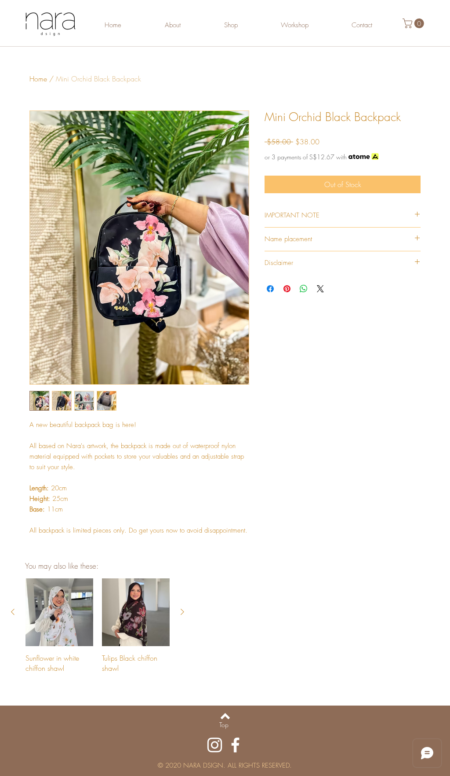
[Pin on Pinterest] (287, 288)
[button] (414, 23)
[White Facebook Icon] (235, 745)
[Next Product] (182, 612)
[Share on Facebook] (270, 288)
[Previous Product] (12, 612)
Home (38, 79)
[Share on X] (320, 288)
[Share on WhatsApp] (303, 288)
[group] (97, 625)
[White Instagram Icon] (215, 745)
